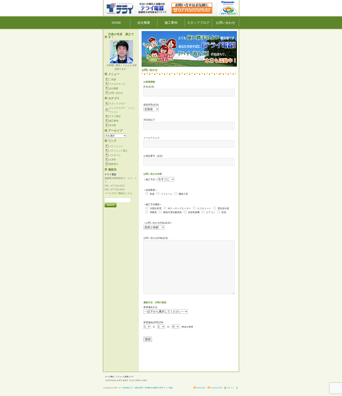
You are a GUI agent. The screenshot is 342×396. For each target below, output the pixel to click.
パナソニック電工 (118, 150)
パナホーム (115, 155)
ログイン (230, 388)
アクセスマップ (117, 84)
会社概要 (143, 22)
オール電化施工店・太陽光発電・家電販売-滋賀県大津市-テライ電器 (145, 388)
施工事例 (171, 22)
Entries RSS (200, 388)
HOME (116, 22)
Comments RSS (216, 388)
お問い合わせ (225, 22)
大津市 (112, 159)
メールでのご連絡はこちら (118, 193)
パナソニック (116, 146)
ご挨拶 (112, 79)
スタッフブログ (198, 22)
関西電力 (113, 164)
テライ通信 (115, 116)
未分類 (112, 125)
